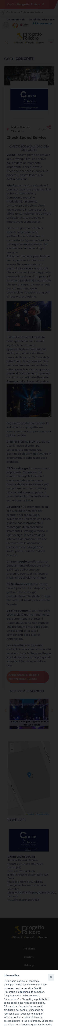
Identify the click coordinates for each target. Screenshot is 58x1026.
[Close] (51, 977)
